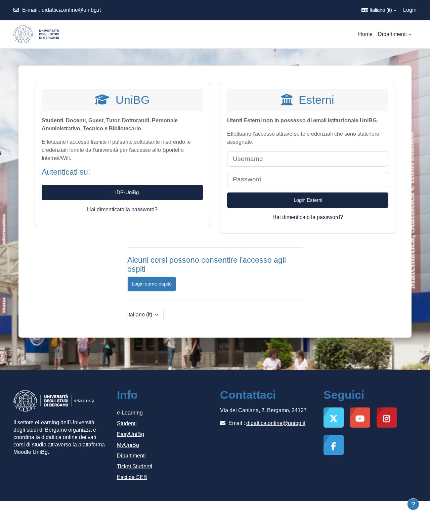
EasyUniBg (130, 434)
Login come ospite (152, 284)
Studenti (127, 423)
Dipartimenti (131, 456)
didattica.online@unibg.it (71, 10)
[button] (378, 10)
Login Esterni (308, 200)
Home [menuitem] (365, 34)
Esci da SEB (132, 477)
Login (410, 10)
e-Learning (130, 413)
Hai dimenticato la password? (122, 209)
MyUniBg (128, 445)
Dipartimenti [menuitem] (392, 34)
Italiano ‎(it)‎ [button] (140, 314)
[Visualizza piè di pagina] (413, 504)
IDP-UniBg (126, 192)
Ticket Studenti (134, 466)
